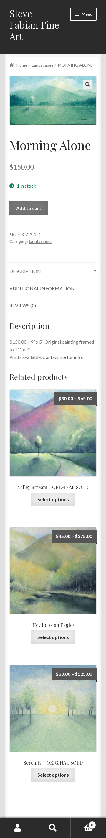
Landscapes (43, 65)
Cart (82, 823)
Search (53, 828)
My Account (17, 828)
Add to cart (28, 208)
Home (21, 65)
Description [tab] (25, 271)
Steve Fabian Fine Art (34, 24)
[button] (87, 84)
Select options (53, 499)
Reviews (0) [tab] (22, 305)
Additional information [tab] (42, 288)
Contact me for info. (62, 357)
